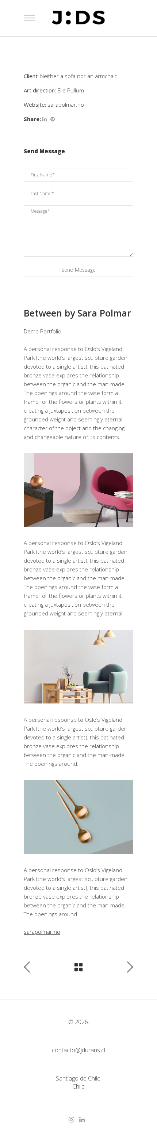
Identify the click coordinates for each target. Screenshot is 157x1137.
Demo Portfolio (42, 331)
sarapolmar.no (65, 104)
